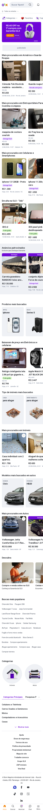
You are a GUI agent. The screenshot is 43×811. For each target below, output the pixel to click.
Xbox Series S (28, 637)
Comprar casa (24, 647)
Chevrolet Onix (7, 604)
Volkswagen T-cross (9, 609)
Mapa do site (21, 754)
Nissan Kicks (19, 618)
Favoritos (29, 18)
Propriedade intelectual (21, 750)
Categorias (10, 18)
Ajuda (21, 735)
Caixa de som (26, 628)
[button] (21, 5)
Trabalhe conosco (21, 757)
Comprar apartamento (18, 642)
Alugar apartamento (9, 647)
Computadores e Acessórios (15, 717)
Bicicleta (5, 642)
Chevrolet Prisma (28, 614)
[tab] (13, 697)
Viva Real (21, 769)
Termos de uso (22, 742)
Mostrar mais (23, 727)
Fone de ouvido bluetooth (11, 637)
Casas (5, 722)
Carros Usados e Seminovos (15, 709)
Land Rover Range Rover (11, 614)
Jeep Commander (26, 609)
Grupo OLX (21, 761)
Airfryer (5, 628)
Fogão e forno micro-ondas (12, 633)
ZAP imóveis (21, 765)
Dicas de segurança (21, 739)
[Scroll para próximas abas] (39, 697)
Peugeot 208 (19, 604)
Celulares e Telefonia (11, 705)
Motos (5, 713)
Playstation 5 (14, 628)
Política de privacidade (21, 746)
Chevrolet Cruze (8, 623)
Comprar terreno (8, 652)
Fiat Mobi (29, 618)
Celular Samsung (29, 623)
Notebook (37, 628)
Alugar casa (36, 647)
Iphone (18, 623)
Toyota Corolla (7, 618)
